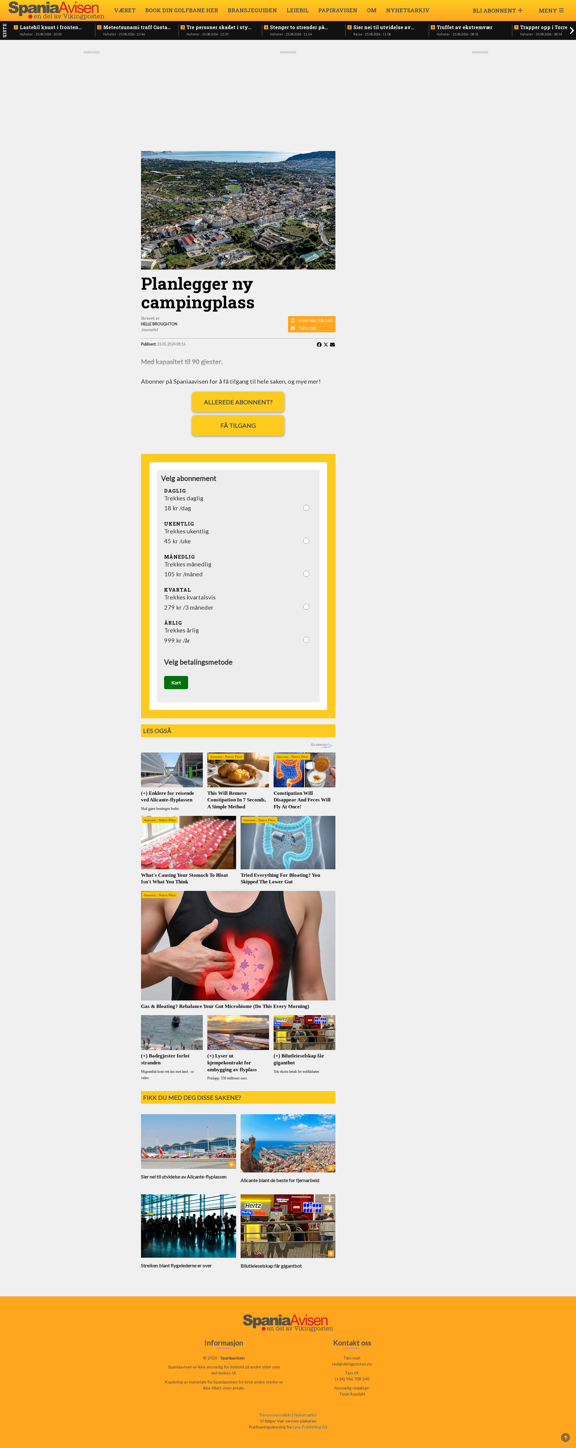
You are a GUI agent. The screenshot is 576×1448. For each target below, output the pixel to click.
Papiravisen (337, 10)
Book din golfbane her (181, 10)
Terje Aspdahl (352, 1393)
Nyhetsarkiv (408, 10)
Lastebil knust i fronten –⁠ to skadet (49, 27)
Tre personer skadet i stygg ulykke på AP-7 (220, 27)
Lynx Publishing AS (310, 1426)
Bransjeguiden (252, 10)
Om (371, 10)
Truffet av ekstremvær (464, 27)
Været (125, 10)
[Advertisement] (91, 145)
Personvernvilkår (275, 1414)
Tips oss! (308, 328)
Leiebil (297, 10)
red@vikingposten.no (352, 1363)
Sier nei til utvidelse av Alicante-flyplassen (382, 27)
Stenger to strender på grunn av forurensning (298, 27)
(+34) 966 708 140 (315, 320)
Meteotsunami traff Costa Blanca (135, 27)
